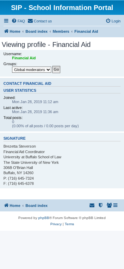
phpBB (43, 218)
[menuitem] (18, 21)
